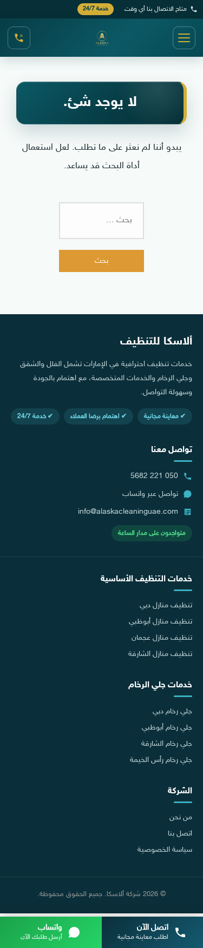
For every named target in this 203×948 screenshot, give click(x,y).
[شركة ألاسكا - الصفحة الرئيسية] (102, 37)
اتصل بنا (180, 834)
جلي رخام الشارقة (166, 744)
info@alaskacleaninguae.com (128, 511)
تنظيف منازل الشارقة (160, 654)
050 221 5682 (154, 476)
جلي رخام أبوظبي (167, 728)
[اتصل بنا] (19, 37)
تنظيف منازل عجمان (162, 638)
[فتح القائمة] (184, 37)
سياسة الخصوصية (164, 850)
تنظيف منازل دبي (166, 605)
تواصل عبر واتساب (150, 494)
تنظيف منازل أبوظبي (160, 622)
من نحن (180, 817)
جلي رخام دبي (172, 711)
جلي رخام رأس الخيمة (161, 760)
